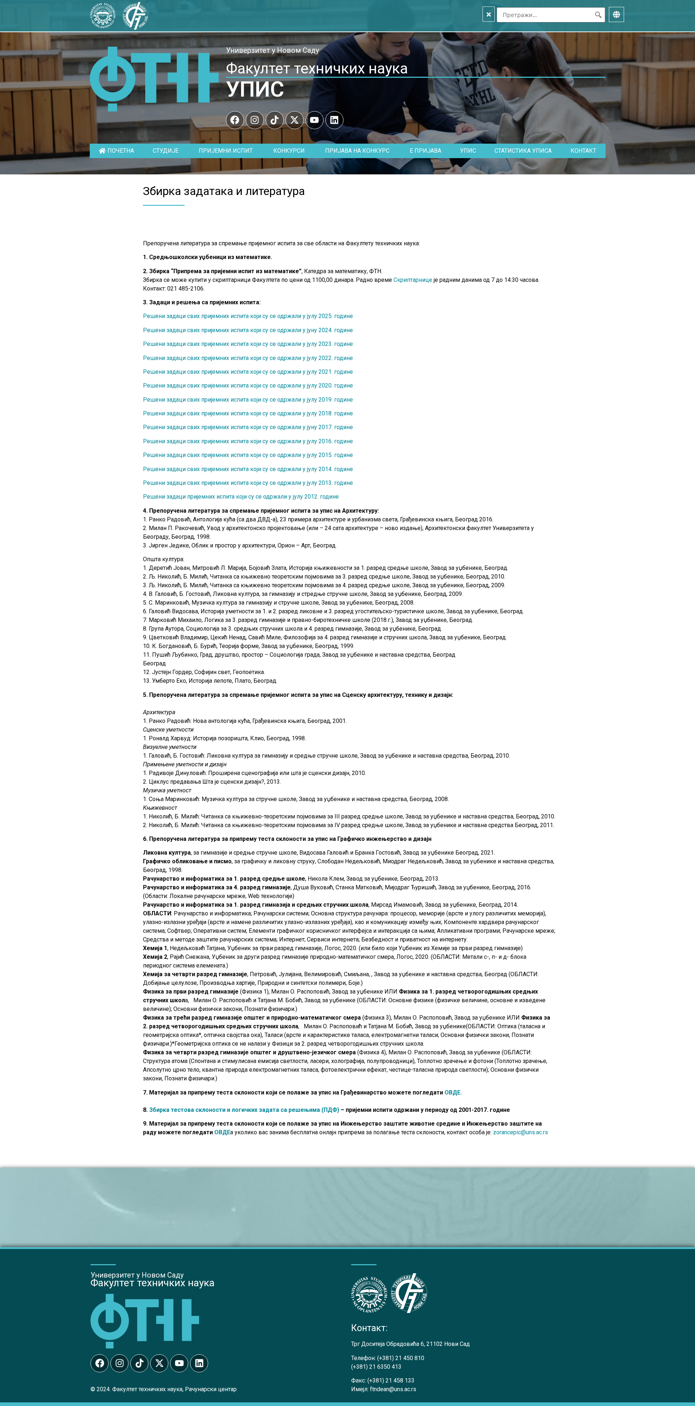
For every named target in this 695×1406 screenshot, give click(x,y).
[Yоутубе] (315, 120)
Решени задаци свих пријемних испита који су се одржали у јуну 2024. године (248, 330)
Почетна (121, 150)
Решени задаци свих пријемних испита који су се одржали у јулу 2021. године (248, 371)
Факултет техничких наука (317, 68)
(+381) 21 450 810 (400, 1358)
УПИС (255, 89)
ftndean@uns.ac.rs (393, 1389)
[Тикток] (275, 120)
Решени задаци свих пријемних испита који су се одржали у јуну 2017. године (248, 427)
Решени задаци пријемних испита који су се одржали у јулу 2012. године (241, 496)
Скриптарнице (412, 279)
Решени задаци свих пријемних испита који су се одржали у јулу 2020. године (248, 385)
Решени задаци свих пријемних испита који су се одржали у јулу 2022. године (248, 358)
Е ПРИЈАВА (425, 150)
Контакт (583, 150)
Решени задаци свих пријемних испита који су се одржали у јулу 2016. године (248, 441)
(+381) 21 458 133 (390, 1380)
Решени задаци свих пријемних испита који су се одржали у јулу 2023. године (248, 343)
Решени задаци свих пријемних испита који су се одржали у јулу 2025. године (248, 316)
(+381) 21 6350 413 (376, 1366)
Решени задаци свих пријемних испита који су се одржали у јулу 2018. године (248, 413)
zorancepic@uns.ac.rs (520, 1132)
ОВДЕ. (453, 1092)
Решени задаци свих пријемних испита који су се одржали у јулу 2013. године (248, 482)
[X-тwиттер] (295, 120)
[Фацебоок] (235, 120)
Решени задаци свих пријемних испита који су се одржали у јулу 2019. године (248, 399)
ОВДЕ (222, 1132)
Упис (468, 150)
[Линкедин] (334, 120)
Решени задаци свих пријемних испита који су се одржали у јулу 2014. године (248, 469)
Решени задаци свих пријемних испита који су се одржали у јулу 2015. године (248, 455)
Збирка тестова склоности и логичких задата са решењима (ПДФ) (244, 1109)
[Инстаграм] (255, 120)
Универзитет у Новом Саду (272, 50)
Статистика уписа (523, 150)
